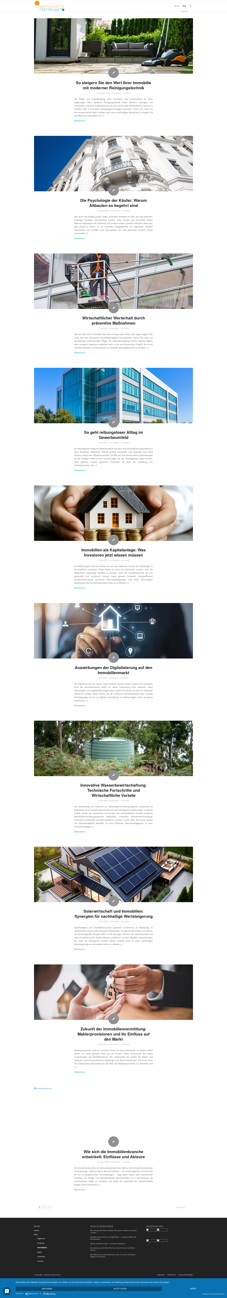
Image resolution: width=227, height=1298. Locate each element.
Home (36, 1230)
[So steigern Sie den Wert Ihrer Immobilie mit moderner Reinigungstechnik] (113, 46)
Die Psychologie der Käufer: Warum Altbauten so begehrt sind (113, 202)
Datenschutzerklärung (217, 1294)
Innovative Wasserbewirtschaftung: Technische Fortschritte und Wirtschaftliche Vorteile (113, 790)
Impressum (205, 1294)
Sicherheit (41, 1256)
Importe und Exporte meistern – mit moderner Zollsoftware (108, 1244)
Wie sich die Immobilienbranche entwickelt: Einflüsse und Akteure (113, 1154)
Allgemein (41, 1238)
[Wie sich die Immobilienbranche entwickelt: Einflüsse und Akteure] (113, 1115)
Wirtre (129, 93)
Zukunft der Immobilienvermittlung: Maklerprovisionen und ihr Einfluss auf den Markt (114, 1034)
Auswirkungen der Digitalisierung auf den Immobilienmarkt (113, 670)
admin (128, 211)
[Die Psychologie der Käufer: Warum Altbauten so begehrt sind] (113, 163)
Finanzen (40, 1243)
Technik (40, 1261)
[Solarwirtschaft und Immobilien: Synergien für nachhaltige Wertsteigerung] (113, 874)
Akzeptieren (120, 1288)
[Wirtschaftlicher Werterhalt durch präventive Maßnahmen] (113, 281)
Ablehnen (47, 1288)
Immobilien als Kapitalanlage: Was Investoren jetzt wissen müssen (113, 552)
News (39, 1252)
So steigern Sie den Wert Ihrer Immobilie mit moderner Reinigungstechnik (113, 85)
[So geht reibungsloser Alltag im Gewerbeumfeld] (113, 395)
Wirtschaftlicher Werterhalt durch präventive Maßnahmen (113, 320)
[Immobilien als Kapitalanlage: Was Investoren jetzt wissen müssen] (113, 513)
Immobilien (117, 93)
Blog (35, 1234)
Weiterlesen (79, 120)
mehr (193, 1288)
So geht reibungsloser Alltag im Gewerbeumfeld (113, 434)
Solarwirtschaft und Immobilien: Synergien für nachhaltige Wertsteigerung (113, 913)
